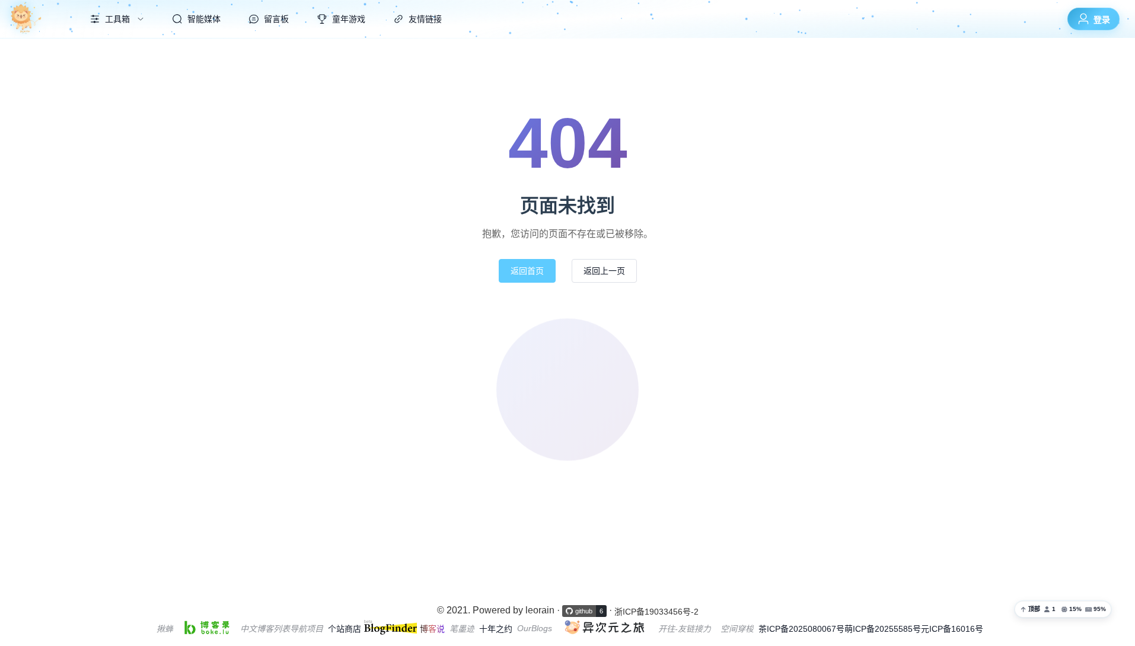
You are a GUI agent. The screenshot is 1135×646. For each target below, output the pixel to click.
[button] (1063, 609)
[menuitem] (37, 19)
